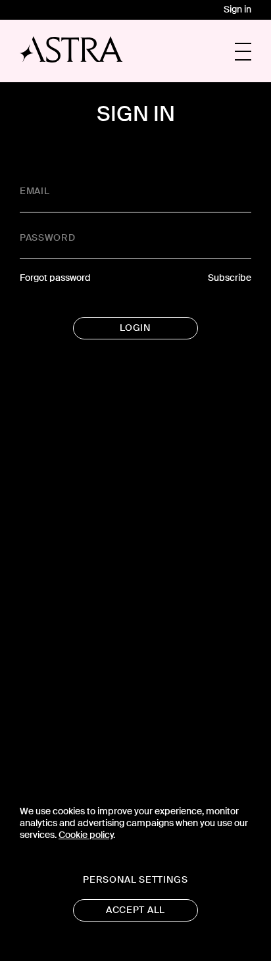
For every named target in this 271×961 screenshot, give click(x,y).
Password (47, 237)
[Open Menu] (243, 52)
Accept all (135, 910)
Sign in (237, 9)
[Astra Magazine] (71, 49)
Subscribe (229, 277)
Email (34, 191)
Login (135, 327)
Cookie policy (86, 835)
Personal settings (135, 879)
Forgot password (55, 277)
